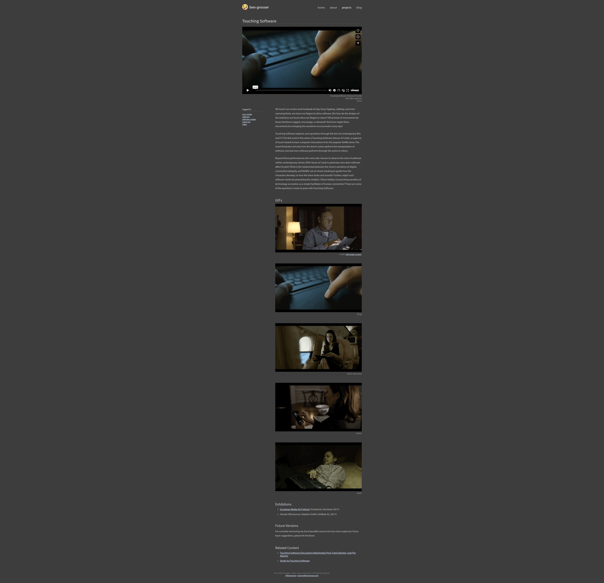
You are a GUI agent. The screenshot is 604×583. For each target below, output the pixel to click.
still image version (353, 254)
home (321, 7)
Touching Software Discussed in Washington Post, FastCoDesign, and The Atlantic (318, 554)
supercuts (246, 121)
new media (247, 114)
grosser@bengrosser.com (308, 575)
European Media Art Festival (294, 509)
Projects (346, 7)
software (246, 116)
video (244, 124)
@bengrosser (290, 575)
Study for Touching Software (295, 560)
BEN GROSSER (259, 7)
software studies (249, 119)
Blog (359, 7)
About (333, 7)
